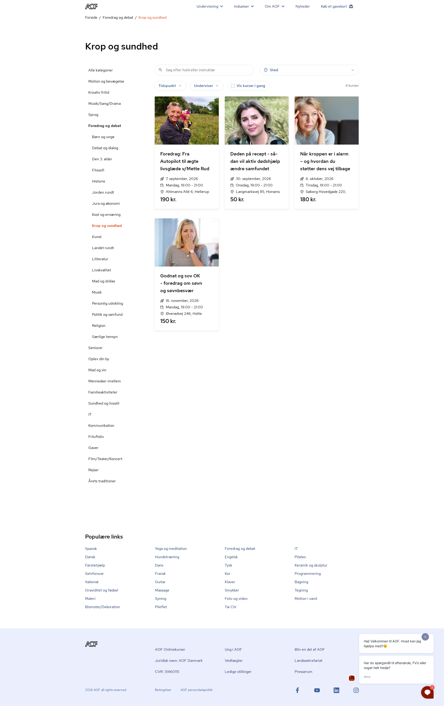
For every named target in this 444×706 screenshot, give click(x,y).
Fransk (160, 573)
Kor (227, 573)
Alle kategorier (100, 70)
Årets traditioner (102, 481)
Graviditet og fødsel (101, 590)
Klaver (230, 581)
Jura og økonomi (106, 203)
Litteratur (100, 259)
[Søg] (160, 70)
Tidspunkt (167, 85)
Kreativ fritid (98, 92)
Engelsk (231, 556)
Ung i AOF (233, 649)
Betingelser (163, 690)
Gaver (93, 447)
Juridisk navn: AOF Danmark (179, 660)
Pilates (300, 556)
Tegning (301, 590)
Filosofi (98, 170)
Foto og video (236, 598)
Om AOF (272, 6)
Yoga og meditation (171, 548)
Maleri (90, 598)
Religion (98, 325)
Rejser (93, 470)
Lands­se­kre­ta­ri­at (308, 660)
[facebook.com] (297, 690)
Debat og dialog (105, 148)
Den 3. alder (102, 159)
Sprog (93, 114)
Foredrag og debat (118, 17)
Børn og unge (103, 136)
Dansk (90, 556)
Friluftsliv (96, 436)
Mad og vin (97, 370)
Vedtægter (234, 660)
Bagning (301, 581)
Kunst (97, 236)
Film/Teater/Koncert (105, 458)
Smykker (232, 590)
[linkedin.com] (336, 690)
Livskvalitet (101, 270)
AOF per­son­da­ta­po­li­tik (197, 690)
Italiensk (92, 581)
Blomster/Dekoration (102, 606)
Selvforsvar (94, 573)
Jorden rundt (103, 192)
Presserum (303, 671)
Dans (159, 565)
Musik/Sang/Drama (104, 103)
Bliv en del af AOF (310, 649)
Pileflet (161, 606)
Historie (98, 181)
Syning (160, 598)
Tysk (228, 565)
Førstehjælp (95, 565)
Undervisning (207, 6)
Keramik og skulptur (311, 565)
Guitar (160, 581)
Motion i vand (306, 598)
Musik (97, 292)
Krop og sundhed (107, 225)
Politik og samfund (107, 314)
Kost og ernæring (106, 214)
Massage (162, 590)
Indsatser (241, 6)
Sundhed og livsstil (103, 403)
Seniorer (95, 347)
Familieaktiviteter (102, 392)
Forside (91, 17)
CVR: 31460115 (167, 671)
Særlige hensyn (105, 336)
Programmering (308, 573)
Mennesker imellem (104, 381)
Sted (274, 70)
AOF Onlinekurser (170, 649)
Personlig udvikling (107, 303)
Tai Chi (230, 606)
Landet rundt (103, 247)
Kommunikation (101, 425)
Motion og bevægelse (106, 81)
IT (90, 414)
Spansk (91, 548)
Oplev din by (98, 358)
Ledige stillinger (238, 671)
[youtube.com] (317, 690)
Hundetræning (167, 556)
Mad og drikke (103, 281)
